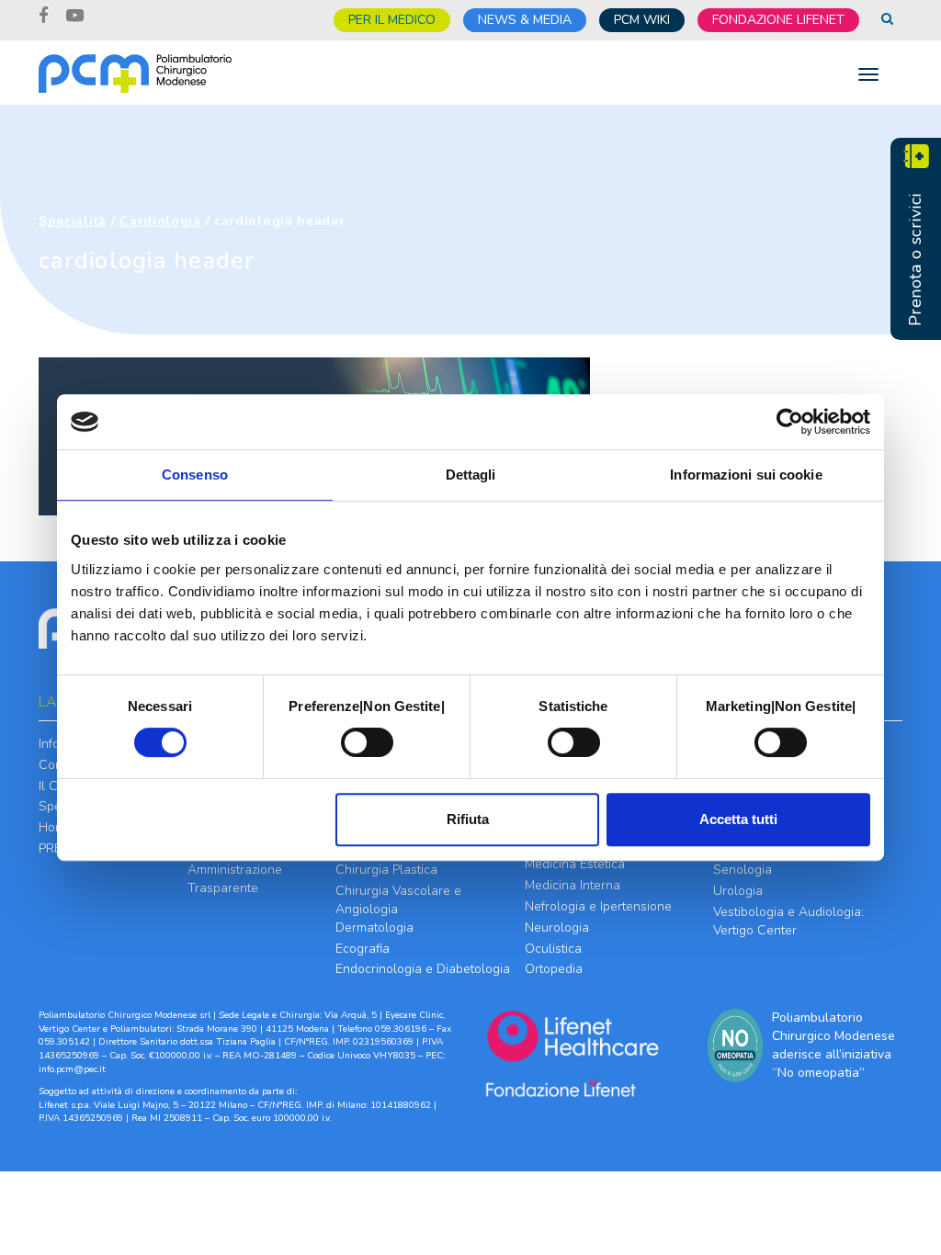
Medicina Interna (572, 885)
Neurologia (557, 927)
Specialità (73, 221)
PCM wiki (642, 19)
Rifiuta (468, 819)
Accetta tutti (738, 819)
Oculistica (553, 948)
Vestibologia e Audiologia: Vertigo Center (788, 921)
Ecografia (362, 948)
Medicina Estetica (575, 864)
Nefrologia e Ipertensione (598, 906)
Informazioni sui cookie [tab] (746, 474)
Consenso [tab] (195, 474)
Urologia (738, 890)
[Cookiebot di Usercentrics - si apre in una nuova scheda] (789, 421)
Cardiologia (160, 221)
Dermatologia (374, 927)
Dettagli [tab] (471, 474)
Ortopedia (554, 969)
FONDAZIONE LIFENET (778, 19)
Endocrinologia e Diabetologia (422, 969)
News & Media (525, 19)
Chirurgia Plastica (386, 869)
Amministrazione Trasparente (234, 879)
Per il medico (392, 19)
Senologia (742, 869)
